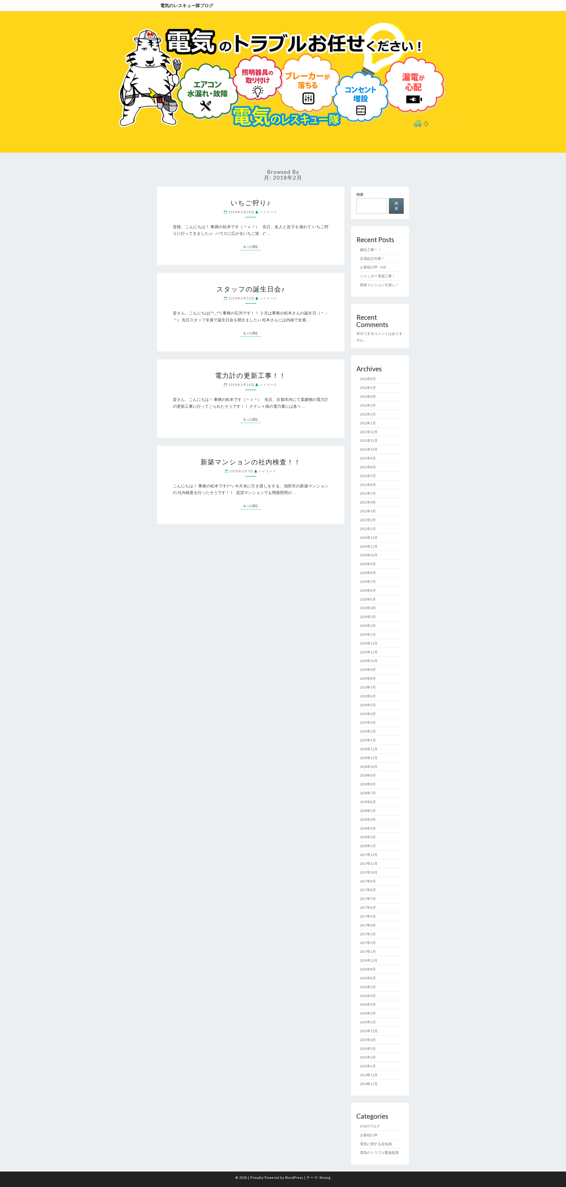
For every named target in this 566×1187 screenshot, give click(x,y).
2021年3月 (368, 511)
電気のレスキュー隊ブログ (186, 5)
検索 (359, 194)
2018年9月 (368, 775)
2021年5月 (368, 493)
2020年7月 (368, 581)
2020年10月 (369, 555)
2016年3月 (368, 1004)
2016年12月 (369, 960)
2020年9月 (368, 564)
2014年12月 (369, 1075)
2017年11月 (369, 863)
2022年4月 (368, 396)
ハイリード (268, 212)
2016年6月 (368, 978)
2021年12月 (369, 432)
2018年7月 (368, 793)
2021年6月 (368, 484)
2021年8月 (368, 467)
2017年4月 (368, 925)
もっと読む (252, 246)
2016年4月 (368, 996)
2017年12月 (369, 854)
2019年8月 (368, 678)
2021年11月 (369, 440)
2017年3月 (368, 934)
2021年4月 (368, 502)
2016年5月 (368, 987)
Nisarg (325, 1177)
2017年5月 (368, 916)
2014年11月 (369, 1084)
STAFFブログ (370, 1126)
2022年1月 (368, 423)
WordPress (294, 1177)
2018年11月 (369, 758)
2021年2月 (368, 520)
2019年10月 (369, 661)
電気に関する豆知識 (376, 1144)
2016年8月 (368, 969)
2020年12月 (369, 537)
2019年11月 (369, 652)
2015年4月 (368, 1040)
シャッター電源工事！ (377, 276)
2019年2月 (368, 731)
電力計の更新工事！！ (250, 375)
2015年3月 (368, 1048)
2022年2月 (368, 414)
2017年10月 (369, 872)
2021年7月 (368, 476)
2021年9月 (368, 458)
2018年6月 (368, 802)
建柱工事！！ (370, 249)
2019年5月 (368, 705)
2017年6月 (368, 907)
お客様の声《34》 (374, 267)
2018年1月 (368, 846)
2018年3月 (368, 828)
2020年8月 (368, 573)
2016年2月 (368, 1013)
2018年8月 (368, 784)
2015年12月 (369, 1031)
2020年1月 (368, 634)
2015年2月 (368, 1057)
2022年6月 (368, 379)
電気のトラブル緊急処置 (379, 1152)
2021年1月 (368, 528)
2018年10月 (369, 766)
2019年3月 (368, 722)
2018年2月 (368, 837)
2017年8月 (368, 890)
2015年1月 (368, 1066)
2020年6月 (368, 590)
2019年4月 (368, 714)
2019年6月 (368, 696)
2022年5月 (368, 387)
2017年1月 (368, 951)
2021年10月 (369, 449)
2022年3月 (368, 405)
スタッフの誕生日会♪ (250, 289)
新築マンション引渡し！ (379, 285)
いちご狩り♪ (251, 203)
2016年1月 (368, 1022)
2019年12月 (369, 643)
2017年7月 (368, 898)
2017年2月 (368, 942)
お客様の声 (369, 1135)
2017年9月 (368, 881)
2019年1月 (368, 740)
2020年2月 (368, 625)
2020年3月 (368, 617)
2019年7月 (368, 687)
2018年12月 (369, 749)
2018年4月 (368, 819)
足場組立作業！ (372, 258)
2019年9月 (368, 669)
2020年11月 (369, 546)
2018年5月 (368, 810)
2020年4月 (368, 608)
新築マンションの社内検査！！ (251, 462)
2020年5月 (368, 599)
